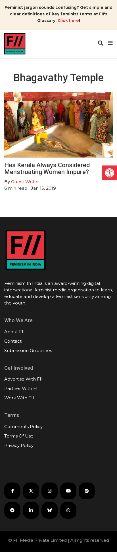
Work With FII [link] (19, 397)
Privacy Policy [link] (19, 445)
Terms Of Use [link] (19, 436)
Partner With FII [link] (21, 388)
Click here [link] (68, 20)
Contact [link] (13, 341)
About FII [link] (14, 331)
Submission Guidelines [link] (28, 350)
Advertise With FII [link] (23, 379)
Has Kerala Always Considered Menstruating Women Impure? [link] (47, 168)
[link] (109, 172)
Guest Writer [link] (25, 181)
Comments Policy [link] (23, 426)
